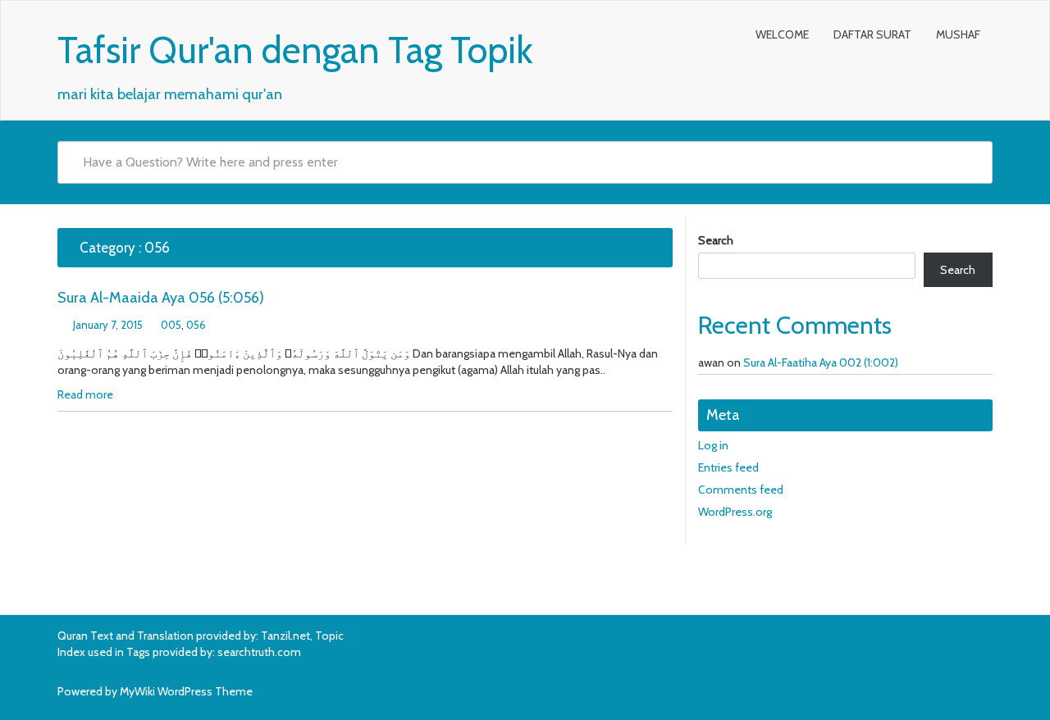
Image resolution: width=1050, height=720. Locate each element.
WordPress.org (735, 511)
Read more (85, 394)
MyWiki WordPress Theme (186, 691)
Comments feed (740, 489)
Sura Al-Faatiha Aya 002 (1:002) (820, 362)
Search (715, 240)
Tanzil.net (285, 635)
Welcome (782, 34)
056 (196, 324)
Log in (713, 445)
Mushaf (958, 34)
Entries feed (728, 467)
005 (171, 324)
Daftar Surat (872, 34)
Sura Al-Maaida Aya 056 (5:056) (160, 298)
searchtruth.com (259, 652)
